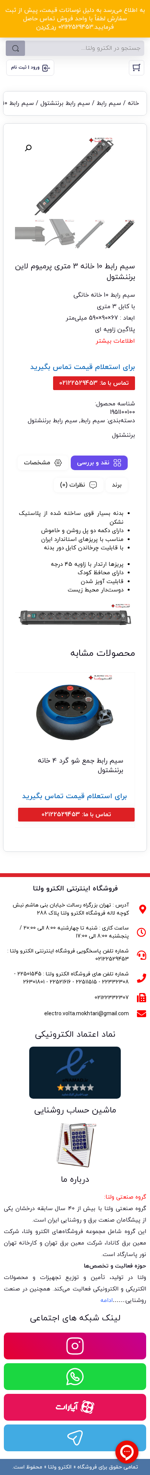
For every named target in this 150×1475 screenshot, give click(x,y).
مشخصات (37, 463)
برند (117, 485)
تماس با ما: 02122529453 (94, 383)
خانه (133, 103)
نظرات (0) (72, 485)
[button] (28, 148)
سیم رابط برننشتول (65, 103)
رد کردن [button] (46, 27)
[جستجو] (15, 48)
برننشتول (123, 435)
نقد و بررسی (93, 463)
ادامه (106, 1301)
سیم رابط (109, 103)
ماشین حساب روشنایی (75, 1110)
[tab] (99, 463)
